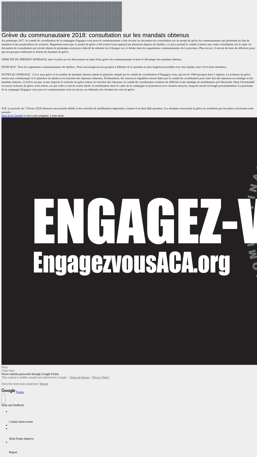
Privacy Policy (100, 377)
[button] (128, 367)
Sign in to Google (12, 115)
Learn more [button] (57, 115)
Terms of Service (80, 377)
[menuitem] (132, 416)
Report (44, 383)
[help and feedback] (3, 398)
